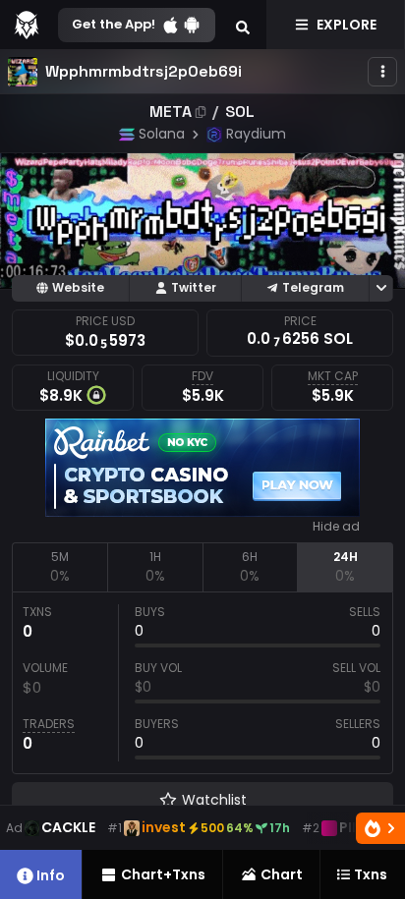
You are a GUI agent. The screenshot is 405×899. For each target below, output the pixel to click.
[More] (382, 71)
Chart (281, 874)
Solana (162, 133)
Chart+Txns (163, 874)
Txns (370, 874)
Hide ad (336, 526)
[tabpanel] (202, 682)
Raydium (256, 133)
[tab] (59, 566)
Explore (346, 24)
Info (50, 875)
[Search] (242, 24)
